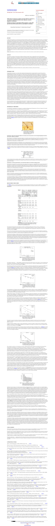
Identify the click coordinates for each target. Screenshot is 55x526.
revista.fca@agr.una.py (27, 525)
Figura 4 (39, 299)
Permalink (38, 33)
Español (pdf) (39, 16)
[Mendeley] (36, 30)
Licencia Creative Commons (40, 521)
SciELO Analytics (39, 13)
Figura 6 (15, 368)
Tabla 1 (9, 148)
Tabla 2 (10, 184)
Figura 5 (43, 326)
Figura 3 (13, 267)
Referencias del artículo (40, 19)
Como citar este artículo (41, 20)
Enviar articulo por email (41, 24)
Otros (38, 30)
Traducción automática (40, 23)
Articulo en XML (39, 17)
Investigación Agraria (12, 9)
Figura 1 (13, 117)
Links (30, 443)
